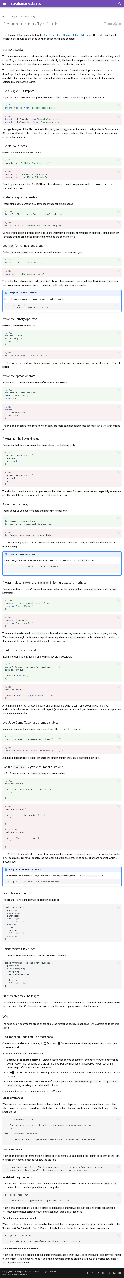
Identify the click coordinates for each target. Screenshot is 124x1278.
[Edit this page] (105, 24)
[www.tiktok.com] (98, 1273)
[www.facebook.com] (114, 1273)
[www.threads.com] (108, 1273)
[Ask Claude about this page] (120, 24)
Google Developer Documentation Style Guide (67, 35)
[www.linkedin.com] (87, 1273)
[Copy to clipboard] (118, 105)
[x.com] (92, 1273)
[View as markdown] (110, 24)
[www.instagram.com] (103, 1273)
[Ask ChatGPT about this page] (115, 24)
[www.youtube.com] (119, 1273)
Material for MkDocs (20, 1274)
